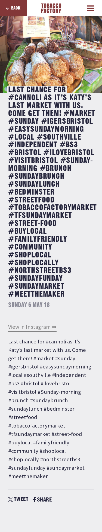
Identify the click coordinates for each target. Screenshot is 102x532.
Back (15, 8)
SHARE (44, 500)
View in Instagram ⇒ (32, 326)
